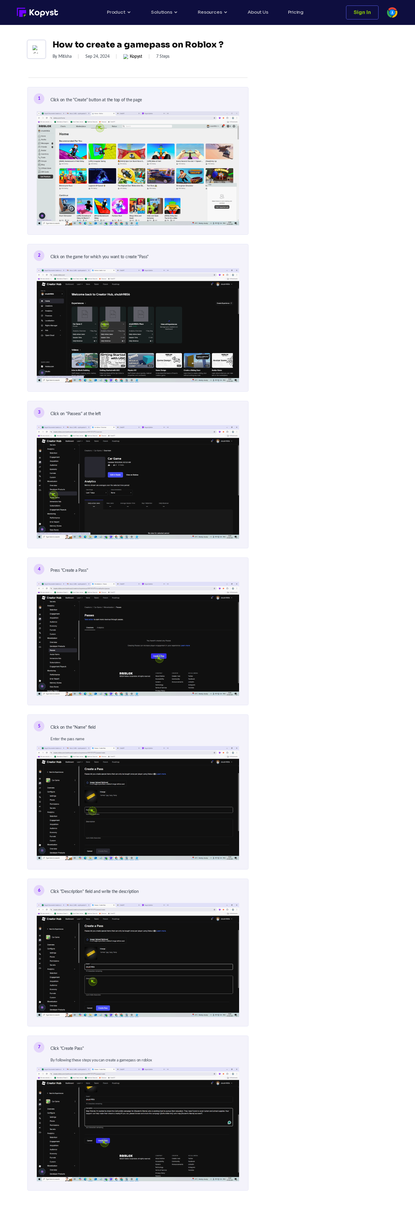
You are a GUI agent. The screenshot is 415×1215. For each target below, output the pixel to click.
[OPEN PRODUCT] (129, 12)
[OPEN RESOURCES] (225, 12)
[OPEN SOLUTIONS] (175, 12)
